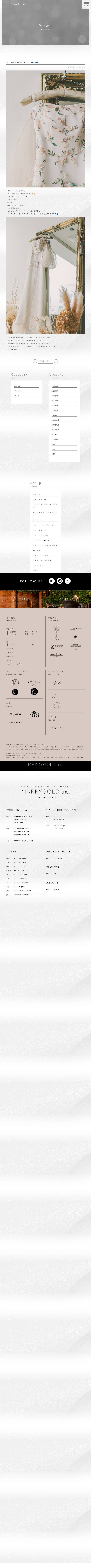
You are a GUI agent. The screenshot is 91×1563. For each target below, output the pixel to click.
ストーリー (10, 638)
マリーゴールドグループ (43, 525)
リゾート (35, 634)
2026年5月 (55, 400)
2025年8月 (55, 439)
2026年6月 (55, 396)
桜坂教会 (37, 550)
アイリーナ (37, 520)
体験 (22, 644)
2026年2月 (55, 415)
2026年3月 (55, 410)
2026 (53, 444)
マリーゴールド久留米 (42, 560)
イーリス (37, 494)
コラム (9, 660)
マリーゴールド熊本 (41, 535)
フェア (16, 396)
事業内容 (9, 629)
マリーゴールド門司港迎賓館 (45, 545)
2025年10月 (55, 430)
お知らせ (17, 386)
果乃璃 (36, 570)
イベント (17, 391)
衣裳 (26, 632)
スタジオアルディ (40, 499)
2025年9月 (55, 434)
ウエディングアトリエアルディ (45, 513)
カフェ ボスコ (39, 565)
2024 (53, 454)
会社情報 (64, 599)
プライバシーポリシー (15, 664)
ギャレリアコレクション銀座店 (45, 505)
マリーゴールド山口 (41, 555)
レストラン (14, 634)
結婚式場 (13, 632)
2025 (53, 449)
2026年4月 (55, 405)
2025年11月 (55, 425)
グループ (9, 625)
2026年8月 (55, 386)
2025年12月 (55, 420)
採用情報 (23, 599)
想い (8, 642)
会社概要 (9, 652)
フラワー (35, 632)
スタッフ (13, 644)
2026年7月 (55, 391)
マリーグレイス (39, 530)
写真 (26, 634)
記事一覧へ (45, 361)
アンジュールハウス (41, 540)
